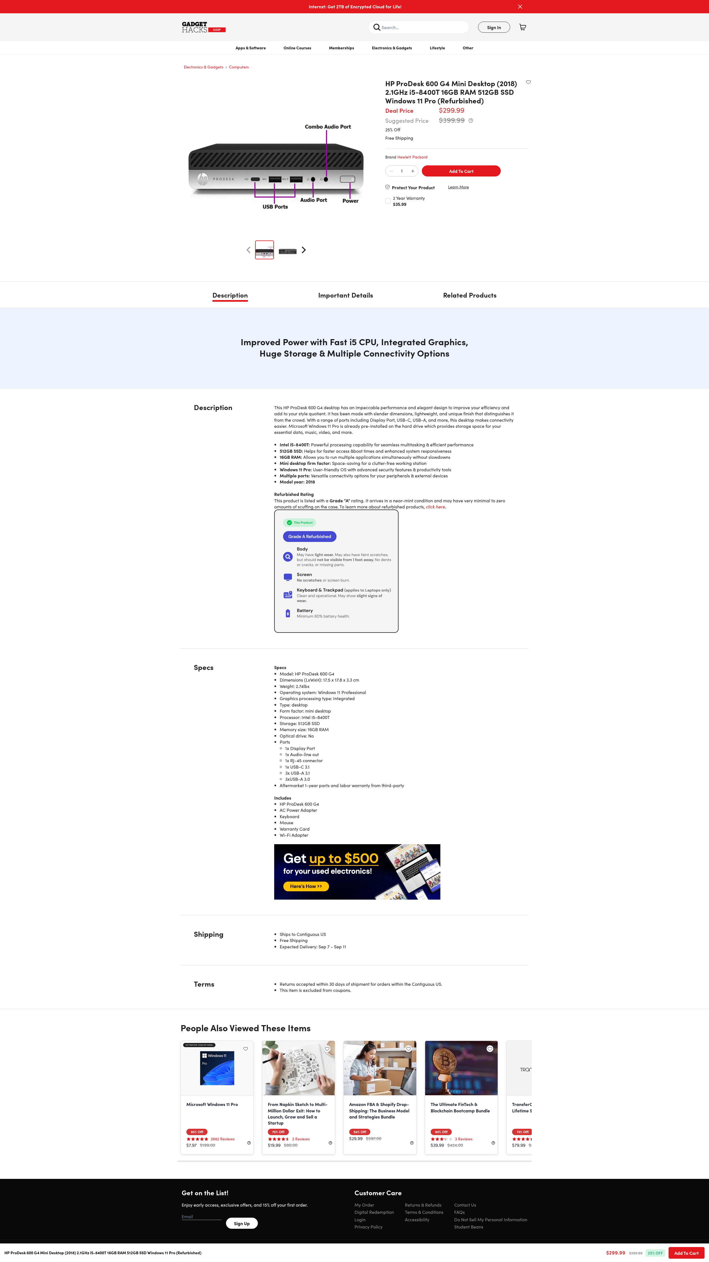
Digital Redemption (374, 1212)
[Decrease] (391, 171)
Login (360, 1219)
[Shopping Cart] (522, 27)
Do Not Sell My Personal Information (490, 1219)
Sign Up (242, 1223)
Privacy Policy (368, 1226)
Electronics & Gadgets (392, 47)
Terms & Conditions (424, 1212)
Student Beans (468, 1226)
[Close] (520, 6)
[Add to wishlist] (528, 82)
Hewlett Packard (412, 157)
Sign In (494, 27)
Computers (239, 67)
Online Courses (297, 47)
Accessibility (417, 1219)
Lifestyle (437, 47)
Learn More (458, 187)
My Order (364, 1205)
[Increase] (412, 171)
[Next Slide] (303, 249)
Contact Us (465, 1205)
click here (435, 506)
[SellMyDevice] (394, 872)
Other (468, 47)
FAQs (459, 1212)
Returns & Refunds (423, 1205)
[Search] (376, 27)
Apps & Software (251, 47)
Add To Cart (461, 171)
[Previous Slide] (248, 249)
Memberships (341, 47)
